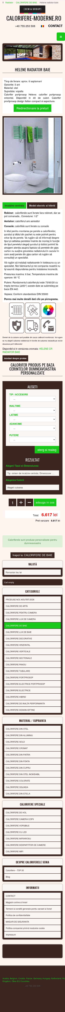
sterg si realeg (47, 449)
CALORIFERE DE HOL (16, 812)
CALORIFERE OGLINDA (17, 787)
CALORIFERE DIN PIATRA (18, 754)
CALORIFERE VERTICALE (18, 651)
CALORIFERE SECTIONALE (19, 658)
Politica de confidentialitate (18, 915)
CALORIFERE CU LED (16, 832)
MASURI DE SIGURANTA (17, 921)
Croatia (21, 978)
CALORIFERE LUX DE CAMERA (21, 619)
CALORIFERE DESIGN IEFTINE (20, 709)
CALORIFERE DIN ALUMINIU (19, 735)
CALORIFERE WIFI (14, 851)
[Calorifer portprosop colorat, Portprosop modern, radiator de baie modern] (32, 155)
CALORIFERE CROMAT (17, 748)
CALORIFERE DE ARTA (17, 606)
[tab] (14, 205)
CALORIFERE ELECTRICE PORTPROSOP (25, 683)
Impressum (11, 934)
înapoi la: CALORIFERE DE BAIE (32, 555)
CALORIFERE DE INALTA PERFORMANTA (25, 703)
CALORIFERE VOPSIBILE (18, 825)
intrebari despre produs (15, 358)
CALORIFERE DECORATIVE (19, 638)
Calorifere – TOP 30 (15, 870)
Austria (5, 978)
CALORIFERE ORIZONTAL (18, 644)
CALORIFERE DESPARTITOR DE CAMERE (26, 844)
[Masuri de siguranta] (17, 325)
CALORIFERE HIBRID (16, 696)
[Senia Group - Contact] (48, 325)
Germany (37, 978)
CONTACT (55, 26)
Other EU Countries (20, 981)
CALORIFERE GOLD (15, 741)
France (29, 978)
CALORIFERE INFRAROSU (18, 838)
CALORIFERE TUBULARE (18, 670)
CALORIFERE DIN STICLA (18, 793)
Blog (8, 876)
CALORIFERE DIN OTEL (17, 728)
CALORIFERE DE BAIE (26, 2)
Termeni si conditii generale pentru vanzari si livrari (29, 908)
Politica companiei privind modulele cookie (25, 928)
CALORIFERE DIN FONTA (18, 761)
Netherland (56, 978)
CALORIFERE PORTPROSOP (19, 677)
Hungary (46, 978)
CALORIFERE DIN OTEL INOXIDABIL (23, 774)
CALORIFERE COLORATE (18, 780)
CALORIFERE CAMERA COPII (20, 819)
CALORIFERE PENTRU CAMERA (21, 612)
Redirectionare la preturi (32, 108)
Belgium (13, 978)
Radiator (9, 2)
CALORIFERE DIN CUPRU (18, 767)
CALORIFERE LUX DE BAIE (19, 632)
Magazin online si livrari (16, 902)
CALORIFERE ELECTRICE (18, 690)
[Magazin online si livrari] (32, 325)
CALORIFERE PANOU (16, 664)
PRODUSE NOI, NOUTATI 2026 (20, 599)
